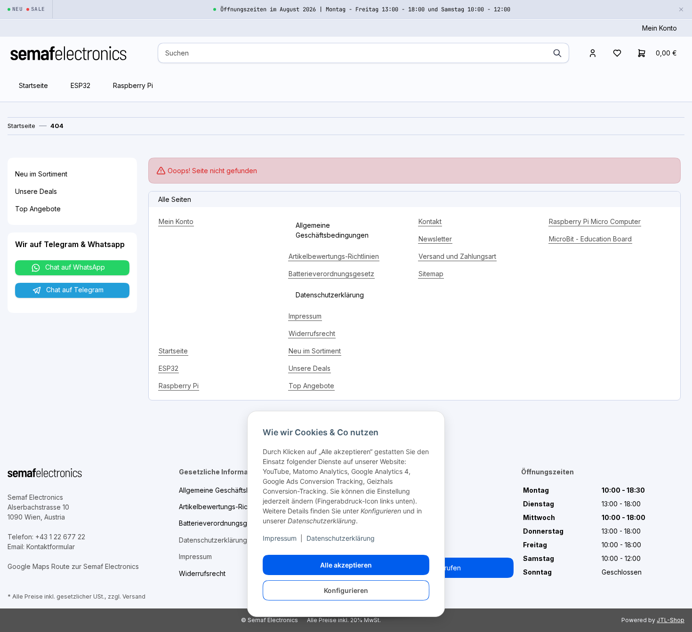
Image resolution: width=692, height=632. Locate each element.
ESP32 (80, 85)
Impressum (280, 538)
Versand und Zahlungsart (457, 256)
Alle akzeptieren (346, 565)
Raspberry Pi (133, 85)
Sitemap (430, 274)
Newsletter (435, 239)
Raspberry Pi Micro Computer (595, 221)
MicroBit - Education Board (590, 239)
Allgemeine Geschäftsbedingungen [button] (332, 230)
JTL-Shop (670, 620)
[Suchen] (557, 53)
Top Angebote (311, 386)
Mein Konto (659, 28)
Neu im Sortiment (315, 351)
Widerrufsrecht (312, 333)
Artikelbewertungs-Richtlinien (334, 256)
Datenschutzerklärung (340, 538)
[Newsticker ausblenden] (681, 9)
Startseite (33, 85)
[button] (592, 53)
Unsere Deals (309, 368)
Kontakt (430, 221)
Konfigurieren (346, 590)
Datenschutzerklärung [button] (330, 295)
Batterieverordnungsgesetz (331, 274)
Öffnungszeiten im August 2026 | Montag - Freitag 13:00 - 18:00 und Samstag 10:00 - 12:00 (365, 9)
